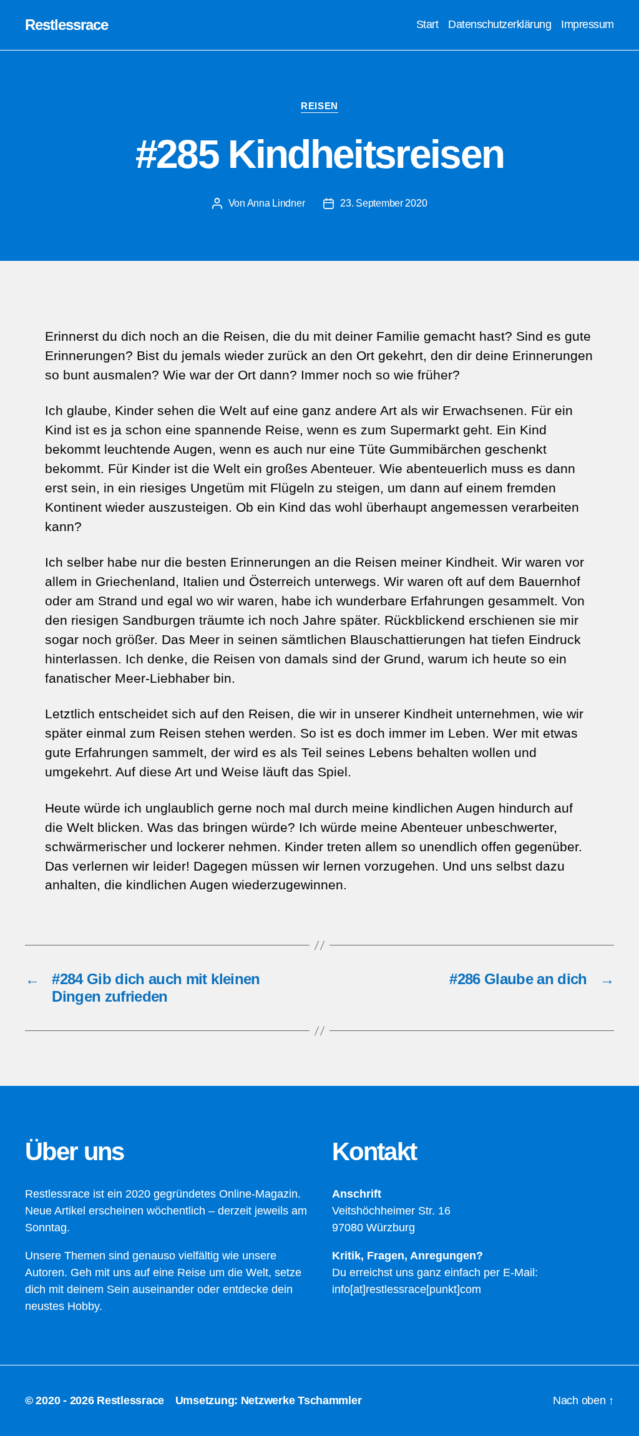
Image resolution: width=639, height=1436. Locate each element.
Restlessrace (66, 24)
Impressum (587, 24)
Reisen (319, 105)
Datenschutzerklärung (499, 24)
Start (427, 24)
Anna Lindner (276, 203)
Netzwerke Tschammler (301, 1400)
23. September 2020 (383, 203)
